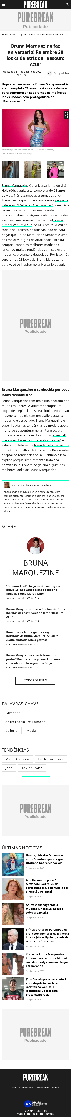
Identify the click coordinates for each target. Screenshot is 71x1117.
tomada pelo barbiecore (51, 445)
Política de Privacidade (22, 1087)
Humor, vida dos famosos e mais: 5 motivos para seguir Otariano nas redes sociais (45, 859)
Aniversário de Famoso (25, 722)
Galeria (11, 731)
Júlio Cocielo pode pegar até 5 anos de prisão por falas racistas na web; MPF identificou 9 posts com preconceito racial (46, 987)
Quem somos (42, 1087)
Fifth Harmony (50, 759)
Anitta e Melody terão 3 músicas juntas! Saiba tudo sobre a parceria (44, 908)
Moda (31, 731)
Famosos (13, 713)
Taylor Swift (32, 768)
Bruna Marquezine (19, 34)
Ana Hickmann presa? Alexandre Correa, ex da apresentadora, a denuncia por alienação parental (47, 885)
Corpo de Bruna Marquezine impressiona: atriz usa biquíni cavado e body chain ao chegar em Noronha (47, 960)
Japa (9, 768)
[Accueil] (35, 4)
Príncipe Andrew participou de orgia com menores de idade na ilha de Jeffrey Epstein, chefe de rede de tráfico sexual (47, 935)
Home (5, 34)
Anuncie (55, 1087)
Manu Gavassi (17, 759)
